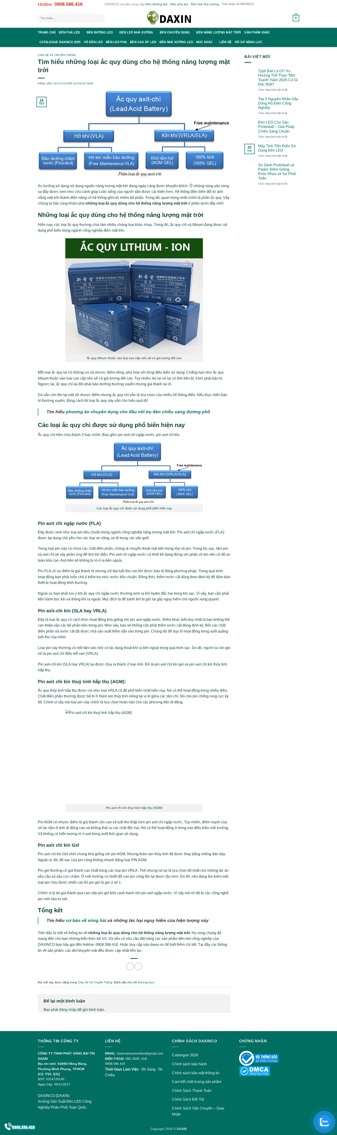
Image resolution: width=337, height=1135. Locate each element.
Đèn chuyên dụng (175, 32)
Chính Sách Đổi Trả (188, 1099)
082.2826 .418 (136, 1058)
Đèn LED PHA (116, 42)
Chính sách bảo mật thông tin (195, 1073)
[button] (284, 18)
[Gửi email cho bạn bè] (138, 966)
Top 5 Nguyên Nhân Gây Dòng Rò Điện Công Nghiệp (278, 103)
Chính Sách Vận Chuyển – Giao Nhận (198, 1111)
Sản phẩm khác (257, 32)
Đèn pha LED (69, 32)
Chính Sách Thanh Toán (192, 1091)
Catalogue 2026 (185, 1055)
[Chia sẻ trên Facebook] (130, 966)
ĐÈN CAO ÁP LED (143, 42)
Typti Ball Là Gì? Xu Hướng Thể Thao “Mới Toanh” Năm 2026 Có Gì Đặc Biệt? (278, 77)
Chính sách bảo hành (189, 1064)
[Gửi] (100, 18)
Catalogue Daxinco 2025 (60, 42)
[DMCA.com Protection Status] (254, 1071)
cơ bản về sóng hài (86, 920)
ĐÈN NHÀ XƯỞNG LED (176, 42)
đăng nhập (68, 1010)
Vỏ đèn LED (93, 42)
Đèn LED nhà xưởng (136, 32)
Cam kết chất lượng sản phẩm (196, 1082)
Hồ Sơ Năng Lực (248, 42)
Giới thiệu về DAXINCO (238, 4)
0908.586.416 (69, 4)
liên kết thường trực (140, 982)
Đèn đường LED (100, 32)
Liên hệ (225, 42)
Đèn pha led (179, 4)
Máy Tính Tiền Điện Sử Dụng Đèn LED (277, 148)
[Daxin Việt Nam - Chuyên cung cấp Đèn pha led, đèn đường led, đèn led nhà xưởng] (168, 18)
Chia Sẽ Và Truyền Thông (57, 55)
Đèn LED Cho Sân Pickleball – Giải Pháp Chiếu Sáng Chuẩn (276, 126)
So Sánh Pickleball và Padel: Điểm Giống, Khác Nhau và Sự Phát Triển (277, 171)
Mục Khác (204, 42)
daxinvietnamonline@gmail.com (140, 1053)
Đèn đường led (156, 4)
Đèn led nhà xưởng (205, 4)
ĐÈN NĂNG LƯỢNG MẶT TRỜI (218, 32)
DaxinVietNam (83, 83)
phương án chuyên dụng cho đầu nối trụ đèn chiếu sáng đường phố (138, 411)
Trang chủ (47, 32)
